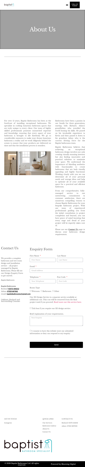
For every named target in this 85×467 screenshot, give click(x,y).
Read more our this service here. (68, 302)
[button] (67, 5)
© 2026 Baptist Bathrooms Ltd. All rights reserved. (22, 464)
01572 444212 (13, 289)
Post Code (61, 277)
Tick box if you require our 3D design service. (51, 308)
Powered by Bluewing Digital (63, 464)
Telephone (34, 277)
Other (56, 291)
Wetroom (36, 291)
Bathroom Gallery (49, 426)
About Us (45, 429)
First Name (35, 256)
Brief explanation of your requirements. (47, 314)
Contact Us (46, 432)
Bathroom (47, 291)
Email (32, 266)
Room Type (35, 288)
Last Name (61, 256)
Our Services (47, 423)
